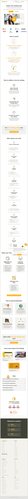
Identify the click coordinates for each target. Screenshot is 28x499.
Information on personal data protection (18, 252)
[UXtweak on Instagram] (6, 454)
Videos (15, 467)
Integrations (15, 449)
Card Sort (3, 467)
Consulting (3, 450)
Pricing (15, 444)
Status (15, 475)
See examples (17, 11)
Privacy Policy (16, 483)
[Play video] (14, 19)
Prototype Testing (4, 465)
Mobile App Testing (4, 470)
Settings (15, 254)
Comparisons (16, 447)
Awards (3, 447)
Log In (13, 1)
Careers (3, 449)
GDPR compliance (16, 480)
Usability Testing (4, 482)
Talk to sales (3, 452)
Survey (11, 222)
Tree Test (3, 468)
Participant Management (5, 475)
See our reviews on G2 (15, 413)
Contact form (3, 444)
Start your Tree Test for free (14, 131)
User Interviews (4, 480)
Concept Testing (4, 493)
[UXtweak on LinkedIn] (2, 454)
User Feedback (3, 483)
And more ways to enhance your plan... (14, 174)
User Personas (3, 488)
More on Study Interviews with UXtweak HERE (14, 295)
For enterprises (16, 452)
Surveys (3, 473)
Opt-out (15, 482)
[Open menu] (25, 1)
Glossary (15, 468)
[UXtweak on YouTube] (5, 454)
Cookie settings (16, 488)
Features (15, 442)
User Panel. (16, 62)
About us (3, 442)
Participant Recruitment (5, 462)
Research (15, 465)
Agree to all (19, 254)
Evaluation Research (4, 485)
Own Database (6, 310)
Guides (15, 462)
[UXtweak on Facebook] (3, 454)
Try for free (11, 11)
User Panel (20, 313)
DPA (15, 485)
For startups (15, 455)
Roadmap (15, 450)
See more (14, 54)
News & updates (16, 470)
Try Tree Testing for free (14, 342)
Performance (16, 473)
